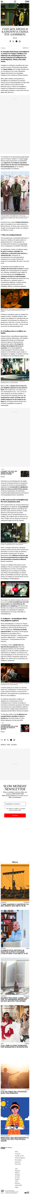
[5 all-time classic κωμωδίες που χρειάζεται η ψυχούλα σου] (15, 1023)
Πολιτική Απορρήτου (20, 1157)
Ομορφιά (17, 1179)
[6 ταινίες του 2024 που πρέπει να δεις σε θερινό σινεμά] (25, 474)
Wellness (17, 1172)
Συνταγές (17, 1177)
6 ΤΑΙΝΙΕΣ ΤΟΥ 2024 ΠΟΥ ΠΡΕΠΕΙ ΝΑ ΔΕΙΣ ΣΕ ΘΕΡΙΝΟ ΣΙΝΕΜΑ (9, 473)
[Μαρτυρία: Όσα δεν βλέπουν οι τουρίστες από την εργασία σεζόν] (15, 1116)
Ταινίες (2, 1043)
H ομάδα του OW (19, 1155)
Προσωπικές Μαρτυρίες (5, 1135)
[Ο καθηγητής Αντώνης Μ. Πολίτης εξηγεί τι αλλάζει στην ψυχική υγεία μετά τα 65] (15, 928)
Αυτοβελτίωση (3, 902)
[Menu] (15, 1)
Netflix (13, 354)
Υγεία (16, 1168)
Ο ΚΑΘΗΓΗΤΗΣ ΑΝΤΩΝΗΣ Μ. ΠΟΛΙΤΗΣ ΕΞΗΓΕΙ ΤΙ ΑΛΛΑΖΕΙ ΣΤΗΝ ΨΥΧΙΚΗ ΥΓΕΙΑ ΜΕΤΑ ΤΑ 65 (14, 952)
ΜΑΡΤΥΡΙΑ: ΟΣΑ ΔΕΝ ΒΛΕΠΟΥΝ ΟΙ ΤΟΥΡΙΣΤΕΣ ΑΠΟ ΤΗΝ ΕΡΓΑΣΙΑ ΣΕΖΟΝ (15, 1139)
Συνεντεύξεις (3, 948)
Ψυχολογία (17, 1170)
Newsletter (17, 1162)
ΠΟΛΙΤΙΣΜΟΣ (14, 744)
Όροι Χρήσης (18, 1159)
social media (23, 244)
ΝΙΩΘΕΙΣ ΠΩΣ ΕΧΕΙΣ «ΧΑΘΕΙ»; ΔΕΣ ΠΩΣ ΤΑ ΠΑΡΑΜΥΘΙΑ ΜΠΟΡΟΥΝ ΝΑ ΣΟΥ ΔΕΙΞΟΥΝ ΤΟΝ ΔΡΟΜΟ (15, 999)
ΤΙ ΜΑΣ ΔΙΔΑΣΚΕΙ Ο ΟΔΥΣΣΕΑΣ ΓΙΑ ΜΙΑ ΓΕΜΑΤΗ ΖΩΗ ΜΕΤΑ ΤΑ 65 (15, 905)
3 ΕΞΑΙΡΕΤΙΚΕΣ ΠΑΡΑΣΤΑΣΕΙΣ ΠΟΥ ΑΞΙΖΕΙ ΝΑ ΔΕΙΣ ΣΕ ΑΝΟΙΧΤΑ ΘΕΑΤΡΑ (9, 727)
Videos (16, 1187)
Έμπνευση (15, 37)
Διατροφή (17, 1174)
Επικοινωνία (18, 1164)
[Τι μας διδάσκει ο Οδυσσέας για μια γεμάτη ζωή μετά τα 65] (15, 882)
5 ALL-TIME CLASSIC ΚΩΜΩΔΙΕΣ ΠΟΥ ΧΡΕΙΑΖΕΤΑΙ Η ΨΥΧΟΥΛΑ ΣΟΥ (14, 1046)
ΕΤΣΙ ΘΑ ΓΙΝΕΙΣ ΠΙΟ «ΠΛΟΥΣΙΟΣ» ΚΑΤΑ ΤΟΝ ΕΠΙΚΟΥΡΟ (14, 1092)
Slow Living (3, 1089)
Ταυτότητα (17, 1153)
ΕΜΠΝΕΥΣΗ (3, 744)
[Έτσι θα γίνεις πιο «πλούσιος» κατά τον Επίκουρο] (15, 1070)
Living (16, 1181)
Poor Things (23, 159)
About (16, 1151)
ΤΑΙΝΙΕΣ (8, 744)
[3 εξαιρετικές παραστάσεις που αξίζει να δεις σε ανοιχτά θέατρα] (25, 728)
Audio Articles (18, 1185)
